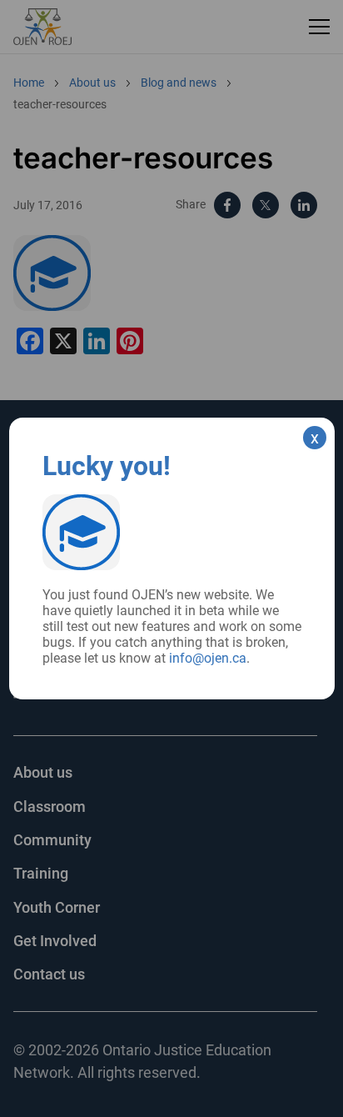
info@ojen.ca (207, 658)
